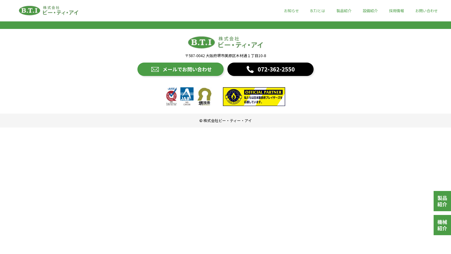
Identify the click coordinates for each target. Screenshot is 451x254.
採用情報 (396, 10)
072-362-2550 (276, 69)
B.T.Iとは (317, 10)
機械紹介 (442, 225)
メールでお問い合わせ (187, 69)
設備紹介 (370, 10)
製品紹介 (343, 10)
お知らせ (291, 10)
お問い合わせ (426, 10)
